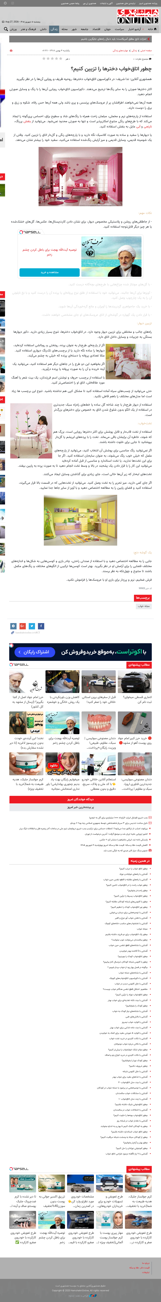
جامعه (84, 29)
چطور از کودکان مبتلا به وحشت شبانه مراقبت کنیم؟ (124, 1137)
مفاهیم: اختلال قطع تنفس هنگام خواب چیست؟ (125, 989)
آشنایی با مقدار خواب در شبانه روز (132, 1121)
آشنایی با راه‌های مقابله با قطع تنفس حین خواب (125, 880)
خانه (150, 29)
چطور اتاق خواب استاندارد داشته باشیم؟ (129, 1132)
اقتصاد (96, 29)
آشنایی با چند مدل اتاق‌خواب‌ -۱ (133, 1099)
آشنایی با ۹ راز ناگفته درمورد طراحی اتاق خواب (127, 1154)
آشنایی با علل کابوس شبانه (135, 1071)
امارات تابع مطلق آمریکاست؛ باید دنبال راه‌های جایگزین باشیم (113, 39)
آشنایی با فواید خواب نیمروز (135, 1022)
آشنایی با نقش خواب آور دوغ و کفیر (131, 918)
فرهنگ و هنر (28, 29)
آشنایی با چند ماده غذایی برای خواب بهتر (129, 1028)
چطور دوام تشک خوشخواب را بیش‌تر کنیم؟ (128, 1050)
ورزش (13, 29)
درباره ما (145, 1263)
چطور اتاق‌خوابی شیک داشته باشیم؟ (131, 1104)
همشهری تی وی (89, 3)
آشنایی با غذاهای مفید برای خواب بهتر (130, 1077)
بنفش (27, 121)
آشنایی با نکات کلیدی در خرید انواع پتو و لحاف (126, 1055)
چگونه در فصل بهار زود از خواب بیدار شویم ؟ (128, 967)
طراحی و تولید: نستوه (79, 1296)
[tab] (80, 800)
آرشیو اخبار (134, 29)
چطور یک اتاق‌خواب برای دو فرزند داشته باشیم (126, 934)
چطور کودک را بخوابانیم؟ (137, 1006)
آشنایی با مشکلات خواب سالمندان (132, 1093)
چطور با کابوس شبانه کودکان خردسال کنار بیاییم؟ (125, 962)
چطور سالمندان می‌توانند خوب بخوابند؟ (130, 940)
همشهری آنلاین (136, 16)
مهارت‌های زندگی (120, 50)
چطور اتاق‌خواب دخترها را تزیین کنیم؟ (111, 69)
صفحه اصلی (146, 50)
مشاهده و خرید (49, 272)
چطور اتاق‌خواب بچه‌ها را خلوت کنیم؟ (130, 1115)
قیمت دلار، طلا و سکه (139, 1268)
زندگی (54, 29)
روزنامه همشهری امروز (148, 3)
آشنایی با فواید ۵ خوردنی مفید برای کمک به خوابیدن (124, 1033)
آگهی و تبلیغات (106, 3)
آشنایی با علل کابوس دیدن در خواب (131, 984)
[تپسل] (21, 232)
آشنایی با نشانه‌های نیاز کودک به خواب (130, 1011)
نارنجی (148, 126)
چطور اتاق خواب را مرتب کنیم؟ (133, 869)
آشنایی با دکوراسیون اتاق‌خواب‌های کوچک (128, 978)
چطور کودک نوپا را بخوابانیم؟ (135, 1060)
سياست (119, 29)
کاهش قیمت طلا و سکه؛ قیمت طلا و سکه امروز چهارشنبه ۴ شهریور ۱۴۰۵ (114, 845)
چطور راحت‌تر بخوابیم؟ (137, 890)
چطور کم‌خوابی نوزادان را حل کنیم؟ (132, 1148)
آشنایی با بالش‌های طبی (137, 1017)
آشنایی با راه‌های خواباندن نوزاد (133, 874)
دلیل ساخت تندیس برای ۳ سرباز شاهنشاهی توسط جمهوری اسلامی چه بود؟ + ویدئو (109, 823)
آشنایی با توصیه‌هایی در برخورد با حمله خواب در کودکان (122, 1088)
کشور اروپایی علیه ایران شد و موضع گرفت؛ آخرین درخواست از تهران (116, 834)
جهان (107, 29)
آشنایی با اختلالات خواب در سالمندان (130, 1110)
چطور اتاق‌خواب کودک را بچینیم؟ (133, 956)
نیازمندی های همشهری (125, 3)
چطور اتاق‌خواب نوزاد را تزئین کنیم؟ (132, 995)
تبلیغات (145, 1272)
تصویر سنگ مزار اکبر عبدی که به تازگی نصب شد (126, 851)
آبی (138, 126)
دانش (43, 29)
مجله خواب (144, 606)
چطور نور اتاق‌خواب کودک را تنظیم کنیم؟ (129, 907)
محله (65, 29)
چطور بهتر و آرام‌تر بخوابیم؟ (135, 1143)
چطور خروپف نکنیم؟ (138, 1066)
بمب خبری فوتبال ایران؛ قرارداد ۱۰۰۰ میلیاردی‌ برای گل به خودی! (118, 818)
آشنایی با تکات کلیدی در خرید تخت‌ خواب (128, 1038)
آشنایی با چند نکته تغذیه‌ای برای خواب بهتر (128, 1000)
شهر (74, 29)
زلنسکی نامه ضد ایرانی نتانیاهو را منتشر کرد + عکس (124, 840)
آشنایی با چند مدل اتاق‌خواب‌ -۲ (133, 1082)
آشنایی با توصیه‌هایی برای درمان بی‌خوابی (129, 912)
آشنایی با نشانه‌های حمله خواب (133, 973)
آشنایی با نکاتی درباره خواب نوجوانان (131, 1044)
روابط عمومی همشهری (70, 3)
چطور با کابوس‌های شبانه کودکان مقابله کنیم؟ (127, 902)
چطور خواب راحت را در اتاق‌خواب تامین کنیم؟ (127, 885)
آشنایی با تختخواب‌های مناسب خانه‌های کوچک (126, 923)
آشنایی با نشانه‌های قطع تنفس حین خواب (128, 945)
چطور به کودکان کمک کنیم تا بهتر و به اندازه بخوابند (124, 1126)
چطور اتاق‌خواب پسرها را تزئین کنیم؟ (131, 896)
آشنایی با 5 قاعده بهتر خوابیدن (133, 951)
